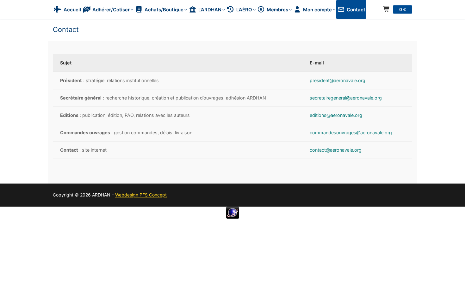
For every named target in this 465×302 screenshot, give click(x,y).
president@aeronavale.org (337, 80)
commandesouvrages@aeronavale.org (351, 132)
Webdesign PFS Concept (141, 194)
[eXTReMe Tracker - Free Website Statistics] (232, 217)
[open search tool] (409, 21)
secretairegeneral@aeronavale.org (346, 97)
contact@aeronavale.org (336, 150)
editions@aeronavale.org (336, 115)
